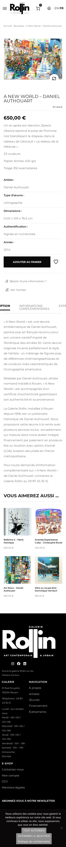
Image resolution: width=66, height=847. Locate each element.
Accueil (8, 25)
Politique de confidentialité (34, 841)
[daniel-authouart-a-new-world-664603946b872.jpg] (54, 78)
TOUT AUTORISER (34, 830)
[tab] (34, 307)
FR (62, 8)
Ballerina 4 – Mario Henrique (14, 541)
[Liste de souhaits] (56, 262)
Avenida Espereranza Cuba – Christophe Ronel (48, 541)
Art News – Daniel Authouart (13, 589)
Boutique (19, 25)
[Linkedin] (24, 663)
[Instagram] (12, 663)
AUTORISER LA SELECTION (34, 835)
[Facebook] (18, 663)
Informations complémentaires (34, 307)
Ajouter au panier (27, 262)
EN (56, 8)
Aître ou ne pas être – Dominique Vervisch (46, 589)
